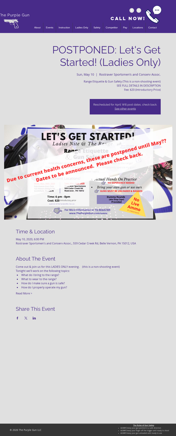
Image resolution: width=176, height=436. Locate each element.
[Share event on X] (26, 318)
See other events (125, 108)
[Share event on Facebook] (17, 318)
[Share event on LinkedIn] (34, 318)
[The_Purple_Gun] (138, 10)
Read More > (24, 293)
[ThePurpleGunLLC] (131, 10)
